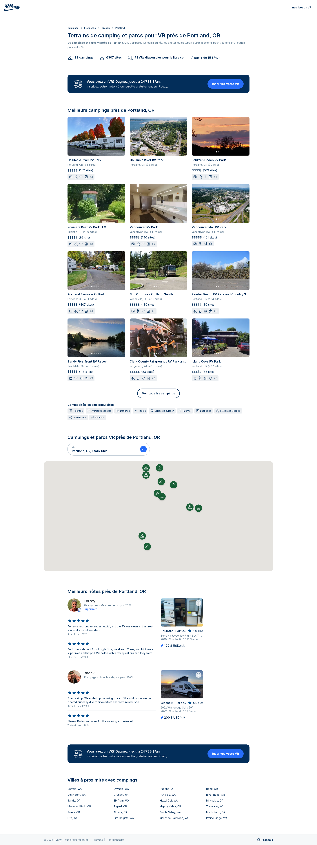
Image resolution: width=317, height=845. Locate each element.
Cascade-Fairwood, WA (174, 817)
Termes (98, 839)
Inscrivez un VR (301, 7)
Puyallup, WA (168, 794)
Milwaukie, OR (214, 800)
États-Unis (90, 28)
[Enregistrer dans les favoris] (198, 603)
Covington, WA (76, 794)
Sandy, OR (74, 800)
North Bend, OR (215, 812)
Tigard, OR (120, 806)
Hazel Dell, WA (169, 800)
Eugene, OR (167, 788)
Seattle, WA (75, 788)
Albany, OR (120, 812)
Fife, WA (72, 817)
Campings (73, 28)
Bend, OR (212, 788)
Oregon (105, 28)
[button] (102, 449)
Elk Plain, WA (121, 800)
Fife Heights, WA (124, 817)
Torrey (89, 601)
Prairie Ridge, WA (216, 817)
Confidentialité (115, 839)
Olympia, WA (121, 788)
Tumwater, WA (214, 806)
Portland (120, 28)
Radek (89, 673)
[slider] (79, 621)
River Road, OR (215, 794)
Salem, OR (74, 812)
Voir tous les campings (158, 393)
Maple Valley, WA (170, 812)
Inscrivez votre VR (225, 84)
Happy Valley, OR (170, 806)
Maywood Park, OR (79, 806)
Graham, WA (121, 794)
